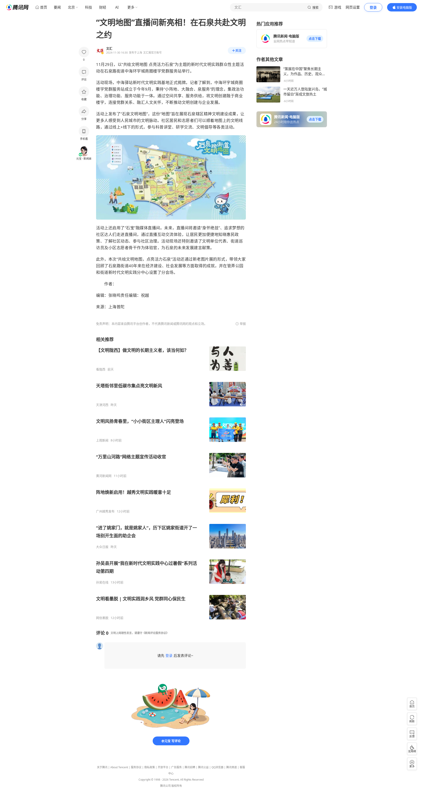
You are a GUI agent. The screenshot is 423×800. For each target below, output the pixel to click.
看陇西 (100, 369)
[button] (314, 38)
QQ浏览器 (217, 767)
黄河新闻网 (103, 475)
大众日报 (102, 546)
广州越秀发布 (105, 511)
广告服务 (176, 767)
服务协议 (136, 767)
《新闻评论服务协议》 (155, 633)
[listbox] (171, 478)
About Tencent (119, 767)
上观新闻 (102, 440)
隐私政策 (149, 767)
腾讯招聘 (190, 767)
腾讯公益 (203, 767)
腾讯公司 (165, 786)
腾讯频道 (231, 767)
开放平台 (163, 767)
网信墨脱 (102, 617)
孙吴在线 (102, 582)
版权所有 (176, 786)
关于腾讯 (102, 767)
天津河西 (102, 404)
